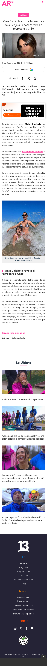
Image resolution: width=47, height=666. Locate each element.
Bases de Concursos (23, 580)
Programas (23, 567)
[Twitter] (20, 628)
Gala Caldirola (18, 338)
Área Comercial (23, 601)
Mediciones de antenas (23, 610)
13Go (23, 584)
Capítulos (23, 575)
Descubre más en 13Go (12, 115)
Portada (23, 563)
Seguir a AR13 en (21, 69)
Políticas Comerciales (23, 605)
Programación (23, 571)
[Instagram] (15, 628)
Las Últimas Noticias (32, 151)
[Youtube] (32, 628)
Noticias (5, 338)
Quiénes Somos (23, 597)
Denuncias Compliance (23, 614)
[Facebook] (26, 628)
